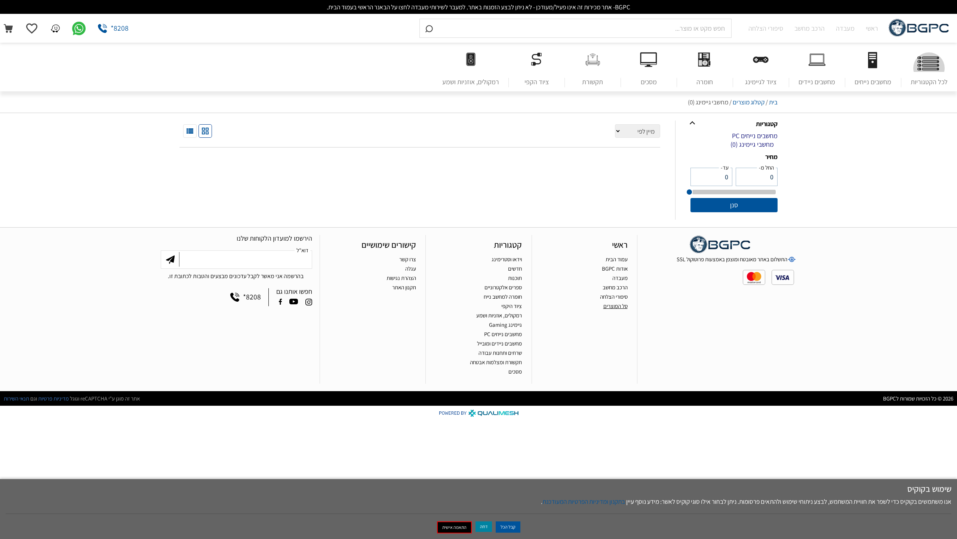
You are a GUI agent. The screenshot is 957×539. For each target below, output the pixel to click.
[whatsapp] (78, 28)
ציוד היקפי (511, 306)
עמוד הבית (617, 259)
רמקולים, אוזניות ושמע (499, 315)
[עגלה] (8, 28)
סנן (734, 205)
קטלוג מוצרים (748, 102)
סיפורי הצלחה (765, 28)
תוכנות (515, 278)
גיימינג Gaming (505, 325)
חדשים (515, 268)
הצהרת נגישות (401, 278)
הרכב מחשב (809, 28)
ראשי (872, 28)
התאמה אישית (454, 527)
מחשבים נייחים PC (755, 135)
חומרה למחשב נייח (503, 296)
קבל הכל (508, 527)
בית (773, 102)
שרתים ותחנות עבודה (500, 353)
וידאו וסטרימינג (507, 259)
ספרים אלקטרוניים (503, 287)
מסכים (515, 371)
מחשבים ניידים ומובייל (499, 343)
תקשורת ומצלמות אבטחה (496, 362)
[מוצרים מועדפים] (31, 28)
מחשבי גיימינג (752, 144)
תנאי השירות (16, 398)
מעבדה (845, 28)
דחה (483, 526)
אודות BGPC (615, 268)
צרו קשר (407, 259)
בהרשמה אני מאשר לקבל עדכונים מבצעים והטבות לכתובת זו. (236, 275)
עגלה (410, 268)
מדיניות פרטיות (53, 398)
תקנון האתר (404, 287)
